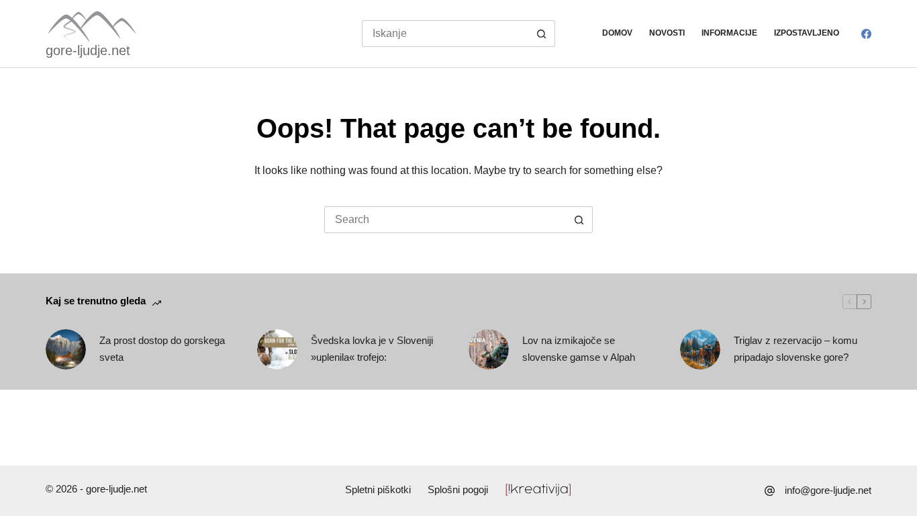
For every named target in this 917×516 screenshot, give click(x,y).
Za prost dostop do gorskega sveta (162, 349)
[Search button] (541, 33)
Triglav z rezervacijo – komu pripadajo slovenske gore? (795, 349)
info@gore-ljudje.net (828, 490)
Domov (617, 33)
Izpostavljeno (806, 33)
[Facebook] (866, 34)
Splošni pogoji (458, 489)
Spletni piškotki (378, 489)
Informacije (729, 33)
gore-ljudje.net (88, 50)
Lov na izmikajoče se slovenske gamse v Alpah (578, 349)
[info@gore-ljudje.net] (770, 491)
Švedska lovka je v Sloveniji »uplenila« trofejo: (372, 349)
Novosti (667, 33)
